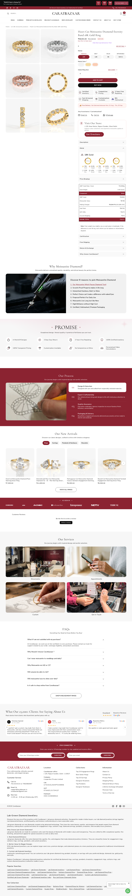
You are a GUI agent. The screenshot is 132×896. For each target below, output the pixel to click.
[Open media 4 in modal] (57, 81)
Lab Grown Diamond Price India (18, 875)
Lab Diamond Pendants (57, 875)
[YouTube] (17, 8)
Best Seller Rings (82, 775)
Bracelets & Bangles (52, 20)
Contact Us (97, 20)
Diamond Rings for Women (74, 886)
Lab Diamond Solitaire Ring (46, 872)
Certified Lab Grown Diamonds (18, 877)
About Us (107, 20)
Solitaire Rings (58, 886)
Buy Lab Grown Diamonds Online (64, 877)
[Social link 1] (113, 806)
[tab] (96, 284)
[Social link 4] (124, 806)
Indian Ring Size (83, 70)
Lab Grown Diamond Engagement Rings (21, 872)
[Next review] (125, 727)
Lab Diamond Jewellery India (41, 877)
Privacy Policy (107, 778)
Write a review (66, 523)
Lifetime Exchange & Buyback (113, 787)
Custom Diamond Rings (34, 889)
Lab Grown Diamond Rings (91, 870)
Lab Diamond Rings (73, 870)
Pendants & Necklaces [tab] (69, 443)
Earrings (20, 20)
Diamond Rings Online (85, 872)
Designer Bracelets (82, 781)
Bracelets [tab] (84, 443)
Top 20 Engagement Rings (85, 771)
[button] (102, 142)
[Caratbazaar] (66, 13)
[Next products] (123, 463)
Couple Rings (49, 889)
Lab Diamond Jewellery (56, 870)
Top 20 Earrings (81, 778)
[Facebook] (10, 8)
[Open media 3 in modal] (23, 81)
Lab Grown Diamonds (38, 870)
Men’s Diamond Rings (76, 889)
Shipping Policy (108, 781)
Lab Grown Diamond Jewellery (18, 870)
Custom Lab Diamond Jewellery (96, 875)
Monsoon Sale (107, 790)
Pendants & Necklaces (34, 20)
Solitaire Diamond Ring (67, 872)
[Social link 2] (117, 806)
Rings (13, 20)
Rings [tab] (46, 443)
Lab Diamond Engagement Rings (39, 886)
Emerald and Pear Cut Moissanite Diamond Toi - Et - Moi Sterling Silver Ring (49, 479)
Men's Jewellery (67, 20)
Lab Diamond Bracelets (15, 889)
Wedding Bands (61, 889)
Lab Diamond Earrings (39, 875)
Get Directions (94, 134)
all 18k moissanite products (19, 27)
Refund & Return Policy (111, 784)
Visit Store (117, 20)
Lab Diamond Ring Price (103, 872)
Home (7, 27)
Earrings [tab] (55, 443)
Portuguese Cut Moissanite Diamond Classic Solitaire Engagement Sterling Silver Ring (80, 479)
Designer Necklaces (83, 787)
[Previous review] (7, 727)
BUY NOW (97, 85)
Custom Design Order (83, 20)
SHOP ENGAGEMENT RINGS (66, 696)
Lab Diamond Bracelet (75, 875)
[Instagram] (7, 8)
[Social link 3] (120, 806)
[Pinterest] (14, 8)
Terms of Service (108, 793)
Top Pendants (80, 784)
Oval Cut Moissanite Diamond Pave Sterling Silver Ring (18, 479)
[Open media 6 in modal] (57, 116)
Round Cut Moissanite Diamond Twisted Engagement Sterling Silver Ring (112, 479)
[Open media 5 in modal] (23, 116)
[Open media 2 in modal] (57, 46)
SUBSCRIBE (58, 755)
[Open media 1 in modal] (23, 46)
